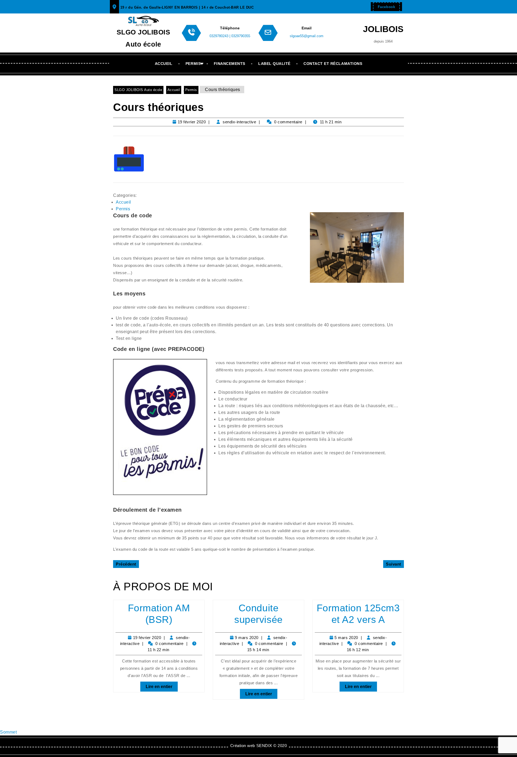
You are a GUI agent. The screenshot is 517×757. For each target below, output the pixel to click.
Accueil (164, 63)
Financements (229, 63)
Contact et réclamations (332, 63)
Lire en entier (156, 685)
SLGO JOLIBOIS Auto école (138, 90)
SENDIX (264, 745)
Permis (193, 63)
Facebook (384, 5)
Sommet (8, 732)
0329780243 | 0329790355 (229, 36)
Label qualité (274, 63)
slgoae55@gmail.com (306, 36)
